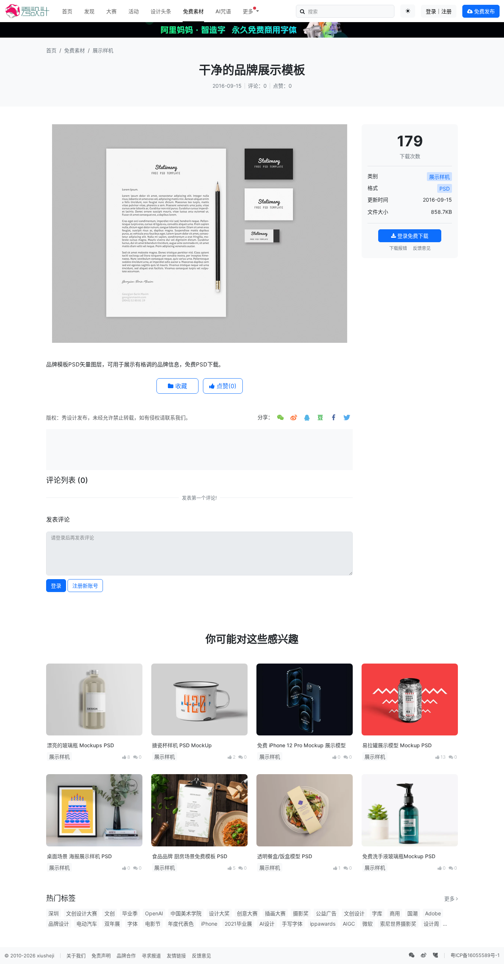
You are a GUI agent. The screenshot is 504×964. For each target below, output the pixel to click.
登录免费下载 (412, 236)
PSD (444, 188)
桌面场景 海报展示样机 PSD (79, 856)
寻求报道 (151, 955)
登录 (56, 585)
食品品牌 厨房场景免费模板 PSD (189, 856)
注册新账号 (85, 585)
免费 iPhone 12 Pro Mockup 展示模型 (301, 745)
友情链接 (176, 955)
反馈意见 (422, 248)
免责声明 (101, 955)
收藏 (180, 386)
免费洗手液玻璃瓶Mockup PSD (398, 856)
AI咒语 (223, 11)
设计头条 (161, 11)
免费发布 (484, 11)
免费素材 (193, 11)
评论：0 (257, 86)
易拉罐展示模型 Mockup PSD (397, 745)
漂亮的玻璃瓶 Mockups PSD (80, 745)
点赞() (226, 386)
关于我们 (76, 955)
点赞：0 (282, 86)
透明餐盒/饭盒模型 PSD (284, 856)
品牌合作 (126, 955)
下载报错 (398, 248)
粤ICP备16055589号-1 (475, 955)
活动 (133, 11)
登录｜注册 (439, 11)
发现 (89, 11)
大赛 (111, 11)
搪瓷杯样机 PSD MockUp (182, 745)
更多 (450, 898)
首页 (67, 11)
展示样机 (103, 50)
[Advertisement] (199, 448)
